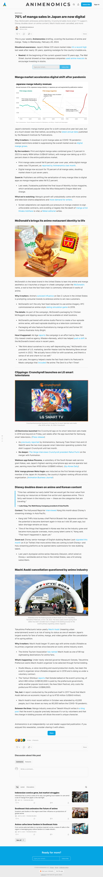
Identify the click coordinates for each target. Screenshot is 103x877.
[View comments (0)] (24, 34)
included (42, 362)
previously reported (30, 442)
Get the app (59, 871)
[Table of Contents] (2, 438)
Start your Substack (47, 871)
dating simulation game (57, 307)
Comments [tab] (19, 762)
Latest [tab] (22, 787)
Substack (43, 875)
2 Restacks (35, 740)
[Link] (12, 77)
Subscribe (86, 4)
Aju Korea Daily (71, 466)
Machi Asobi (54, 629)
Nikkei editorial (49, 211)
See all (18, 840)
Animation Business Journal (40, 477)
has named (52, 652)
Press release (38, 437)
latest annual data (70, 132)
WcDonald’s (79, 285)
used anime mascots (75, 58)
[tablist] (23, 762)
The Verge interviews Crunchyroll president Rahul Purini (54, 452)
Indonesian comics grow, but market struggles (37, 793)
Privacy (52, 867)
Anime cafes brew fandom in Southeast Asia (36, 824)
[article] (51, 798)
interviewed (51, 510)
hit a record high (79, 47)
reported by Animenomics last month (59, 165)
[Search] (74, 4)
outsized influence (45, 296)
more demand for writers (61, 200)
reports (42, 335)
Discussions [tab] (30, 787)
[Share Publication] (78, 4)
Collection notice (63, 867)
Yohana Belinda (28, 800)
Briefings (18, 13)
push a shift (79, 338)
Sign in (96, 4)
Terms (56, 867)
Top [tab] (17, 787)
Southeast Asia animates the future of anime (36, 808)
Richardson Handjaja (27, 27)
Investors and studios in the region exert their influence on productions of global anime (40, 812)
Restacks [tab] (28, 762)
